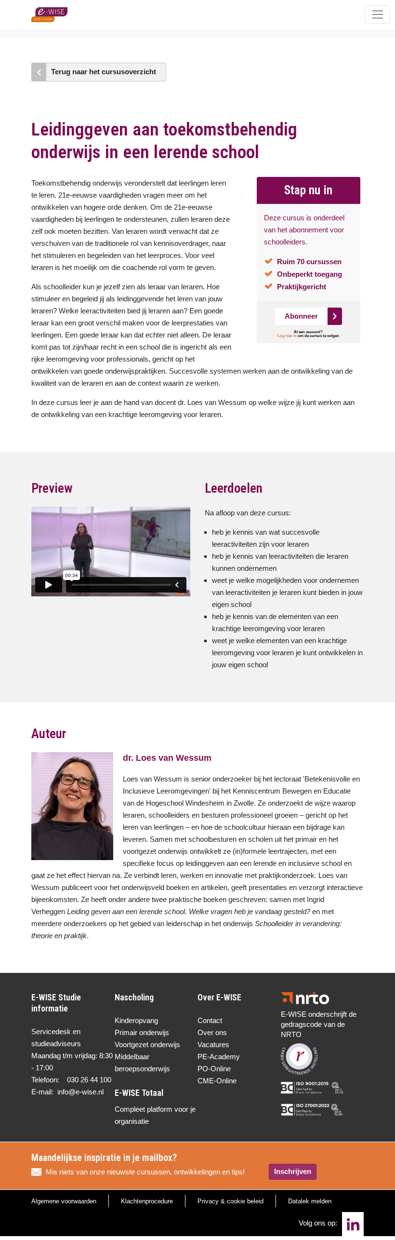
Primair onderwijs (142, 1032)
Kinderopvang (136, 1020)
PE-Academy (219, 1056)
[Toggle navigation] (377, 14)
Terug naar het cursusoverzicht (103, 71)
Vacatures (213, 1044)
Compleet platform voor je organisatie (155, 1115)
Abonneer (301, 316)
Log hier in (287, 336)
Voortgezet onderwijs (147, 1044)
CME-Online (217, 1081)
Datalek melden (309, 1201)
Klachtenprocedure (147, 1201)
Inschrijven (292, 1171)
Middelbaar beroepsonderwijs (142, 1062)
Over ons (212, 1032)
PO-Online (214, 1069)
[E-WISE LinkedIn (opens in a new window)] (353, 1224)
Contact (210, 1020)
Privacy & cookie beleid (230, 1201)
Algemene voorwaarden (63, 1201)
